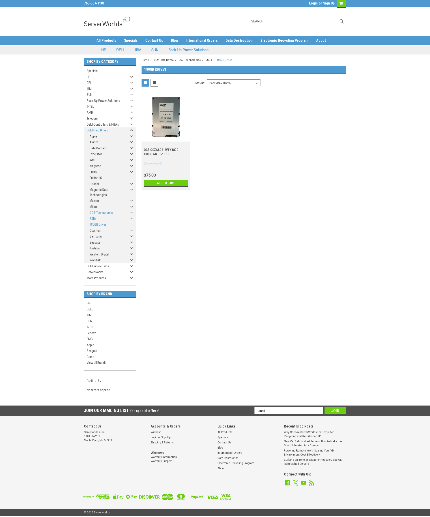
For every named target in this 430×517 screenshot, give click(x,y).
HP (103, 50)
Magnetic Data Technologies (99, 192)
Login (313, 3)
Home (145, 60)
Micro (93, 207)
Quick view (165, 138)
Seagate (95, 242)
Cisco (90, 357)
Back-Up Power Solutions (188, 50)
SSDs (93, 219)
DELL (120, 50)
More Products (96, 278)
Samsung (96, 236)
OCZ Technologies (102, 213)
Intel (92, 160)
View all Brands (96, 363)
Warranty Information (164, 457)
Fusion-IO (96, 178)
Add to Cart (166, 183)
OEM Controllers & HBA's (103, 124)
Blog (174, 40)
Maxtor (94, 201)
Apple (93, 136)
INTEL (90, 107)
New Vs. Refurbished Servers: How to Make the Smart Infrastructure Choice (313, 443)
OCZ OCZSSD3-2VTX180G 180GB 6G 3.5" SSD (161, 152)
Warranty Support (161, 461)
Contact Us (154, 40)
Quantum (95, 231)
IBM (138, 50)
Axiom (94, 142)
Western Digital (99, 254)
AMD (90, 113)
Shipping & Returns (162, 442)
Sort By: (200, 82)
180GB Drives (98, 225)
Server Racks (95, 272)
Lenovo (91, 333)
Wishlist (156, 432)
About (321, 40)
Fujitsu (94, 172)
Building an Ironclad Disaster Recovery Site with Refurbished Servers (313, 461)
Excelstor (96, 154)
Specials (131, 40)
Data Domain (98, 148)
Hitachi (94, 184)
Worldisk (95, 260)
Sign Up (329, 3)
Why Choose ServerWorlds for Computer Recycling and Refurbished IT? (309, 434)
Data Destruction (239, 40)
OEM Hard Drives (97, 130)
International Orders (202, 40)
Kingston (95, 166)
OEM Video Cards (98, 266)
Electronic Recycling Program (284, 40)
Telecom (92, 118)
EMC (90, 339)
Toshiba (95, 248)
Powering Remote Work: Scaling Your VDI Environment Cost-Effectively (309, 452)
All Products (106, 40)
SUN (154, 50)
